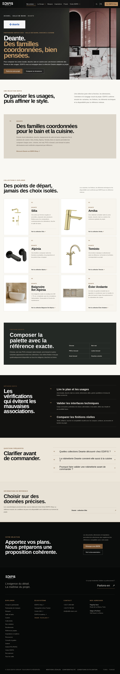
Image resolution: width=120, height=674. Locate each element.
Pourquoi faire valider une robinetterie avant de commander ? (80, 468)
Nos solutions (9, 624)
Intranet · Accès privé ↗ (41, 618)
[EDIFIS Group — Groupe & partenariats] (7, 4)
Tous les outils (9, 656)
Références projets (11, 630)
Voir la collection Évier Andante (98, 307)
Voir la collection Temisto (96, 269)
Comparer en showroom (34, 71)
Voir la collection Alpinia (39, 269)
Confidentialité (69, 669)
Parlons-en (106, 585)
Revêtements (9, 627)
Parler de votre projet (13, 71)
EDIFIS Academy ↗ (40, 614)
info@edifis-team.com (70, 611)
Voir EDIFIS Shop (111, 4)
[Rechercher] (96, 4)
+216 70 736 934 (69, 608)
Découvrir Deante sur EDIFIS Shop (28, 151)
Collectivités (9, 621)
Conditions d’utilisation (87, 669)
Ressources (9, 637)
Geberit (7, 643)
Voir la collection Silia (38, 231)
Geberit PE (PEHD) (11, 647)
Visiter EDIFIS (9, 650)
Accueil (7, 16)
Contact (68, 600)
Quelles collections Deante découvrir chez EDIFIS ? (82, 451)
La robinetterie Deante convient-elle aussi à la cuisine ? (83, 459)
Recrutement (9, 653)
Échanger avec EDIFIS (93, 546)
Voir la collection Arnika (96, 231)
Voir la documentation (93, 552)
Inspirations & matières (12, 634)
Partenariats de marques (12, 608)
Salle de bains (19, 16)
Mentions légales (53, 669)
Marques (50, 4)
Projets (66, 4)
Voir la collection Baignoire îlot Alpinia (43, 307)
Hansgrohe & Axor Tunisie (42, 608)
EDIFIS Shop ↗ (39, 605)
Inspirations (58, 4)
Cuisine (7, 618)
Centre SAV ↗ (38, 611)
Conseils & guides (10, 640)
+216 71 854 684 (69, 605)
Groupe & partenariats (12, 605)
